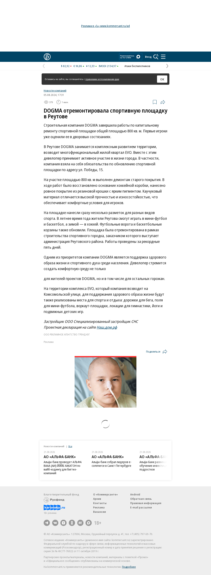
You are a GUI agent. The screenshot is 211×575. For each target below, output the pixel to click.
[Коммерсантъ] (47, 56)
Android (135, 494)
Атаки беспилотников (137, 66)
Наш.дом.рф (107, 327)
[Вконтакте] (55, 523)
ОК (162, 79)
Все (70, 446)
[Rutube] (80, 523)
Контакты (100, 503)
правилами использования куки (102, 79)
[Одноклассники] (72, 523)
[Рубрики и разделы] (163, 57)
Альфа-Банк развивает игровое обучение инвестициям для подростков (159, 465)
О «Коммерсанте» (105, 494)
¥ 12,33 (90, 66)
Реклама (99, 507)
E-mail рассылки (141, 507)
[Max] (89, 523)
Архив (97, 499)
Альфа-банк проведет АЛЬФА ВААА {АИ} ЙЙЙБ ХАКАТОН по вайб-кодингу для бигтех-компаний (63, 467)
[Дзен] (63, 523)
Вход (148, 57)
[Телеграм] (47, 523)
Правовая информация (145, 503)
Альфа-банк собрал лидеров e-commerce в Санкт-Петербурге (111, 464)
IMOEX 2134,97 (107, 66)
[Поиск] (156, 57)
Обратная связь (141, 499)
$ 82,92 (65, 66)
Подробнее (129, 567)
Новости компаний (55, 90)
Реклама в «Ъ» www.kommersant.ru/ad (105, 26)
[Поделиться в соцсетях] (162, 102)
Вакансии (99, 512)
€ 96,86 (78, 66)
